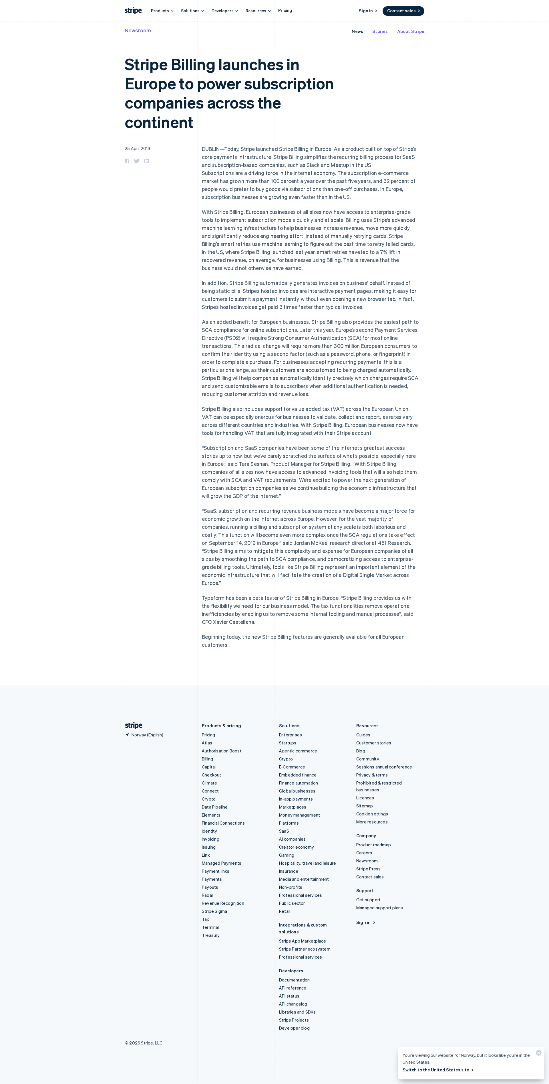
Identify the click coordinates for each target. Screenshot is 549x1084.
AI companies (292, 839)
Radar (207, 895)
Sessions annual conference (384, 767)
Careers (364, 853)
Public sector (292, 903)
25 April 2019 (137, 148)
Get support (368, 899)
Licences (365, 798)
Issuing (209, 847)
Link (206, 855)
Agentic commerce (298, 751)
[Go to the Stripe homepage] (131, 725)
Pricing (285, 10)
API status (289, 996)
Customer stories (373, 743)
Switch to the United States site (436, 1070)
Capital (209, 767)
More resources (372, 822)
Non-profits (290, 887)
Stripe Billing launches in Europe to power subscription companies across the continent (229, 93)
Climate (209, 783)
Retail (284, 911)
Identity (209, 831)
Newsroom (138, 30)
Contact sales (401, 10)
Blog (360, 751)
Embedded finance (298, 775)
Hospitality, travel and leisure (307, 863)
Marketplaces (292, 807)
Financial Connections (223, 823)
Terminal (210, 927)
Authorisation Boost (222, 751)
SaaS (284, 831)
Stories (380, 31)
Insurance (288, 871)
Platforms (289, 823)
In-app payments (296, 799)
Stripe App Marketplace (302, 941)
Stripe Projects (294, 1020)
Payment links (216, 871)
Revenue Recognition (223, 903)
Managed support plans (379, 907)
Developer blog (294, 1028)
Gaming (286, 855)
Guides (363, 735)
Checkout (211, 775)
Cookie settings (372, 814)
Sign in (366, 10)
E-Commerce (292, 767)
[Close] (537, 1054)
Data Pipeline (215, 807)
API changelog (293, 1004)
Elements (211, 815)
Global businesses (297, 791)
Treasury (211, 935)
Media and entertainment (304, 879)
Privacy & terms (372, 775)
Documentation (294, 980)
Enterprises (290, 735)
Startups (288, 743)
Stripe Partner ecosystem (305, 949)
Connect (210, 791)
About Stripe (410, 31)
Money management (299, 815)
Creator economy (296, 847)
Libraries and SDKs (297, 1012)
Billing (207, 759)
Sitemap (364, 806)
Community (367, 759)
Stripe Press (368, 869)
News (357, 31)
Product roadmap (373, 845)
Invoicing (210, 839)
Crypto (209, 799)
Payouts (210, 887)
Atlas (207, 743)
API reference (293, 988)
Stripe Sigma (214, 911)
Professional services (300, 895)
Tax (205, 919)
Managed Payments (221, 863)
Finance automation (298, 783)
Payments (212, 879)
